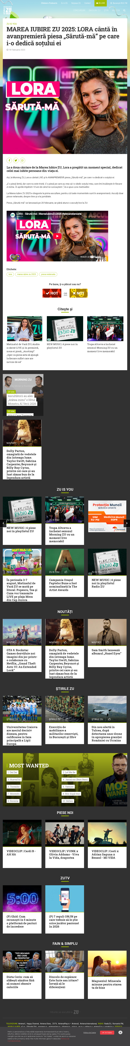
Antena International (88, 1024)
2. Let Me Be (69, 772)
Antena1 (21, 1024)
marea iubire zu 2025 (26, 274)
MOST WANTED (29, 765)
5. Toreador (14, 786)
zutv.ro (74, 1027)
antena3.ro (98, 1027)
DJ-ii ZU (64, 3)
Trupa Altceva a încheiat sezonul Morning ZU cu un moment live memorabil (102, 348)
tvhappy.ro (66, 1027)
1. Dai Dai (12, 772)
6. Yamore (68, 786)
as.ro (80, 1027)
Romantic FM (118, 1024)
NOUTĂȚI (65, 612)
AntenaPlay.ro (64, 1024)
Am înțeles (108, 1033)
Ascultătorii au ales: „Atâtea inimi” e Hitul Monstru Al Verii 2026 (22, 400)
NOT (80, 293)
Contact (87, 3)
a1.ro (23, 1027)
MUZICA (116, 10)
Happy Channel (33, 1024)
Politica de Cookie (89, 1033)
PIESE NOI (65, 813)
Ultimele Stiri (32, 1027)
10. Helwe (68, 800)
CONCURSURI (79, 10)
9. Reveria (13, 800)
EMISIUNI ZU (94, 10)
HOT (54, 293)
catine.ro (88, 1027)
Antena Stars (45, 1024)
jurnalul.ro (108, 1027)
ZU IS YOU (12, 23)
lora (10, 274)
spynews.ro (42, 1027)
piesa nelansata (48, 274)
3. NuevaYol (14, 779)
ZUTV (54, 1024)
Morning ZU (23, 379)
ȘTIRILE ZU (65, 689)
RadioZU (107, 1024)
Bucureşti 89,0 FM (119, 3)
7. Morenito (14, 793)
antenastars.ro (54, 1027)
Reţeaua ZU (76, 3)
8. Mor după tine (71, 793)
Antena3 (75, 1024)
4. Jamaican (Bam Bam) (75, 779)
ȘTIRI (106, 10)
